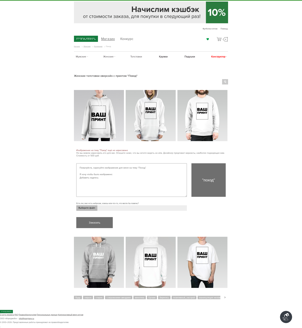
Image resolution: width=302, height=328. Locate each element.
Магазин (108, 38)
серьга (88, 297)
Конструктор (218, 56)
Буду (78, 297)
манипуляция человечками (213, 297)
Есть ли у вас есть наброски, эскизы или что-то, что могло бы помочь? (107, 203)
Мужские (81, 56)
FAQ (16, 315)
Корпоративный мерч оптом (70, 315)
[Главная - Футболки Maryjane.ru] (86, 39)
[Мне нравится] (208, 39)
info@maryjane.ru (26, 318)
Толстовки (136, 56)
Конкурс (126, 38)
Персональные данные (47, 315)
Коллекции (98, 46)
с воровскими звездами (119, 297)
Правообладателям (27, 315)
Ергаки (151, 297)
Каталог (77, 46)
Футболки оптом (210, 29)
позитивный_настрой (184, 297)
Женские (87, 46)
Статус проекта (7, 315)
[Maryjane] (6, 312)
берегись (164, 297)
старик (99, 297)
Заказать (94, 222)
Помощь (224, 29)
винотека (139, 297)
